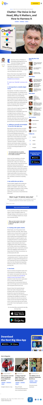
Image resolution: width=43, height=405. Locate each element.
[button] (21, 197)
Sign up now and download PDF (21, 207)
